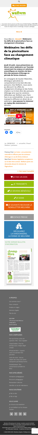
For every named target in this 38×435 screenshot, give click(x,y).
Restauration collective (15, 382)
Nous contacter (13, 304)
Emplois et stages (14, 307)
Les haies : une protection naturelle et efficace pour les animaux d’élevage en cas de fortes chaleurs (18, 154)
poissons (14, 145)
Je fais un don (13, 393)
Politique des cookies (29, 432)
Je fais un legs (13, 396)
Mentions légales (14, 310)
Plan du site (12, 313)
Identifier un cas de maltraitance (18, 385)
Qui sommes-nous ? (15, 301)
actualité (22, 143)
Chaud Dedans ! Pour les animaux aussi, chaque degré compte (17, 345)
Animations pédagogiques (16, 376)
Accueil (18, 39)
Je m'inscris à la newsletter (17, 404)
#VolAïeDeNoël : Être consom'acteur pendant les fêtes (17, 366)
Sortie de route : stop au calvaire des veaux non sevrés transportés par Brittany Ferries (18, 359)
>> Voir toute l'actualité (25, 171)
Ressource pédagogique (16, 379)
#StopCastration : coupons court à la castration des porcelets (17, 352)
